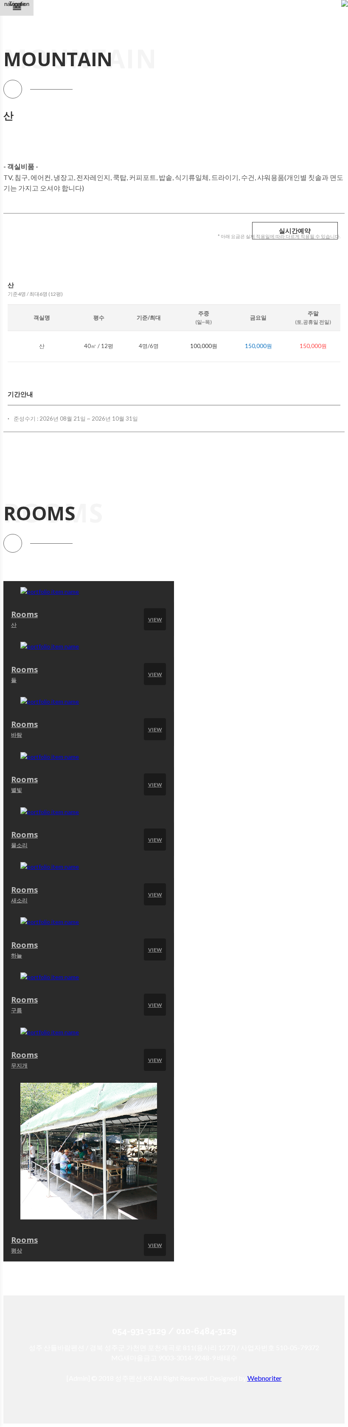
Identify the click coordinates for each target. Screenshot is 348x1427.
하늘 (16, 955)
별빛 (16, 790)
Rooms (24, 614)
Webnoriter (264, 1378)
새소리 (19, 900)
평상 (16, 1250)
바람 (16, 734)
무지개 (19, 1065)
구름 (16, 1010)
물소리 (19, 845)
